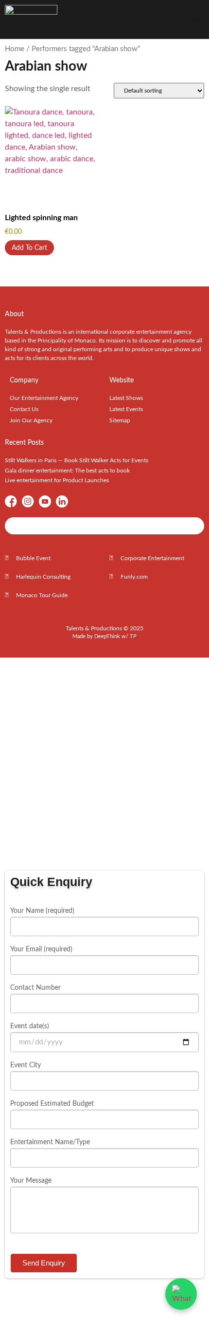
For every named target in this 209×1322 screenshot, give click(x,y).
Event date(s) (29, 1026)
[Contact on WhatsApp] (181, 1294)
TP (133, 636)
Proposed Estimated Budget (52, 1103)
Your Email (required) (41, 949)
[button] (196, 19)
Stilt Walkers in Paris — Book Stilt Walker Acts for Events (76, 460)
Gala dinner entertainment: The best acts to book (67, 470)
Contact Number (35, 987)
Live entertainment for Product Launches (57, 480)
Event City (25, 1065)
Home (14, 49)
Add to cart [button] (29, 248)
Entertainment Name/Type (50, 1142)
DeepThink (107, 636)
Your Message (31, 1180)
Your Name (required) (42, 910)
